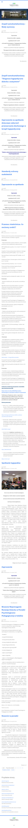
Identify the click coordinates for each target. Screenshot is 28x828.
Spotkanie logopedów (11, 463)
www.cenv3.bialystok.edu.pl (8, 793)
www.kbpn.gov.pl (5, 806)
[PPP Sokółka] (14, 4)
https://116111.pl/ (6, 459)
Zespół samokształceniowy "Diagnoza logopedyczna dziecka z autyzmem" (13, 78)
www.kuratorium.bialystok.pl (8, 785)
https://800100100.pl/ (6, 449)
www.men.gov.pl (5, 781)
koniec (12, 770)
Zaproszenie (7, 567)
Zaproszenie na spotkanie (13, 184)
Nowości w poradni (10, 716)
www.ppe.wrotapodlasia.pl (7, 797)
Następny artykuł (6, 770)
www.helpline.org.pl (6, 429)
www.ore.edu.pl (5, 789)
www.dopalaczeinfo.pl (6, 810)
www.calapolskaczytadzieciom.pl (9, 802)
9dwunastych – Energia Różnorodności (10, 357)
